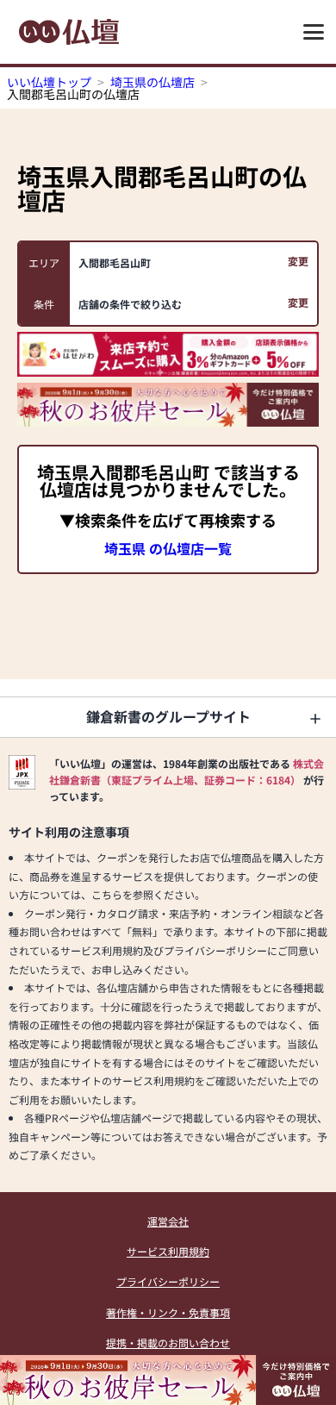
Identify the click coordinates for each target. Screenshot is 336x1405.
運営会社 (168, 1221)
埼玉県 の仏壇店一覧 (168, 548)
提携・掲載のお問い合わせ (168, 1342)
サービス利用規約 (168, 1251)
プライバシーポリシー (168, 1281)
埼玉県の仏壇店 (152, 82)
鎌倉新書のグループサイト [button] (168, 716)
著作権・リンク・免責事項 (168, 1312)
